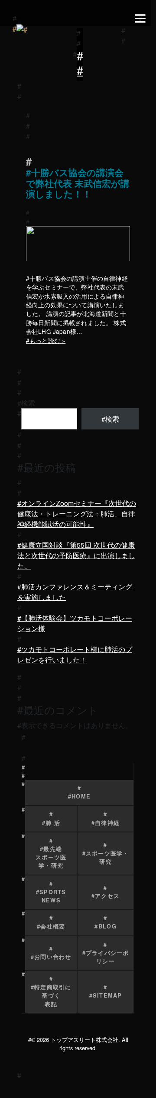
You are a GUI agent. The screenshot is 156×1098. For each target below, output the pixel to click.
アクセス (107, 896)
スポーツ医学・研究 (107, 857)
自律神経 (107, 823)
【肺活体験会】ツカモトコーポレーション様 (74, 623)
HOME (81, 796)
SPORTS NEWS (52, 896)
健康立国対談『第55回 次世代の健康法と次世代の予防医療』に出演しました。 (76, 555)
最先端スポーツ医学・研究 (51, 857)
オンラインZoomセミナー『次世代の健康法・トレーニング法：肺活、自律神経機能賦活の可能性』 (76, 513)
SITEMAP (107, 995)
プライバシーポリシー (107, 957)
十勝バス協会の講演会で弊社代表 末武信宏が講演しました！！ (78, 183)
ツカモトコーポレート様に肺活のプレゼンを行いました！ (74, 654)
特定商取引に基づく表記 (53, 995)
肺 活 (53, 823)
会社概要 (52, 926)
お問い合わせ (53, 957)
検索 (28, 403)
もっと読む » (47, 340)
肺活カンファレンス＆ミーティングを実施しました (74, 592)
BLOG (107, 926)
